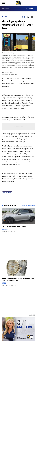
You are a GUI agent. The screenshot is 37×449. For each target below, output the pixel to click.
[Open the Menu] (3, 2)
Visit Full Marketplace (28, 205)
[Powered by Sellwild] (32, 315)
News (4, 17)
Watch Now (31, 3)
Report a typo (7, 192)
